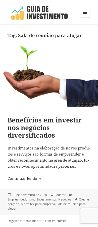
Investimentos (47, 199)
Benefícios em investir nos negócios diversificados (45, 127)
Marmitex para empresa (38, 204)
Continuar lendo (25, 178)
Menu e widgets (85, 17)
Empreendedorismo (21, 199)
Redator (60, 195)
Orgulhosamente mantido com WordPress (37, 221)
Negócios (64, 199)
